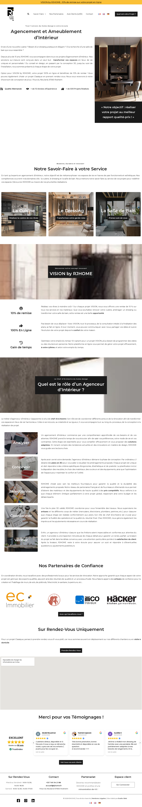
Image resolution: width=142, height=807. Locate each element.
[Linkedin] (33, 801)
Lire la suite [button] (81, 752)
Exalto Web (122, 798)
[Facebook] (18, 801)
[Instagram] (26, 801)
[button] (28, 14)
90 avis (20, 745)
